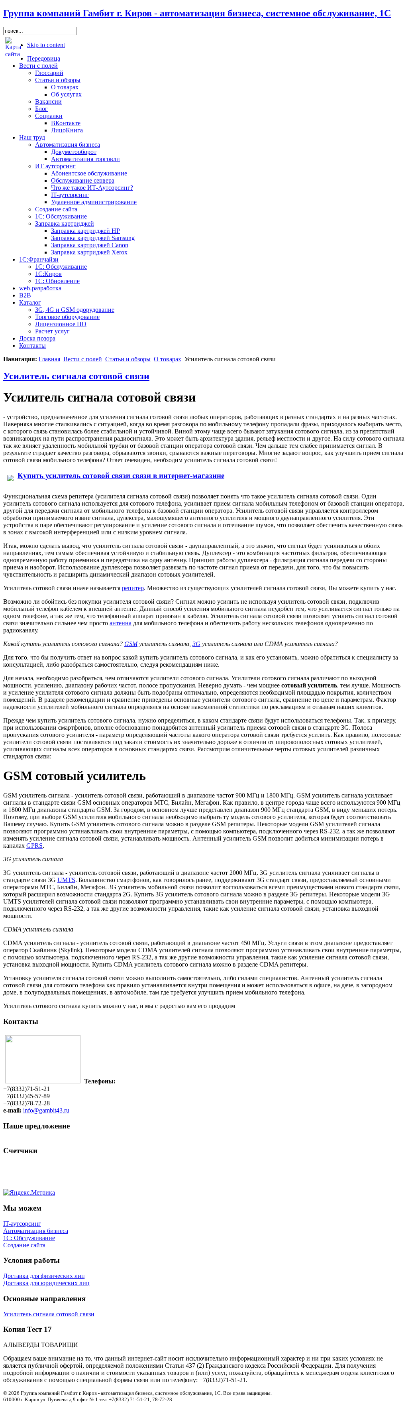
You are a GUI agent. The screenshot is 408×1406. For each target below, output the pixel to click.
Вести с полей (82, 359)
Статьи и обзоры (128, 359)
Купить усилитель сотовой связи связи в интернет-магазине (121, 475)
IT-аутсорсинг (22, 1223)
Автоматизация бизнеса (35, 1230)
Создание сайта (24, 1245)
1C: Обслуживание (29, 1238)
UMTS (66, 879)
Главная (49, 359)
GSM (130, 643)
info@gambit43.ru (46, 1110)
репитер (133, 588)
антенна (120, 623)
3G (196, 643)
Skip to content (46, 44)
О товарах (167, 359)
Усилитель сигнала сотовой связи (76, 376)
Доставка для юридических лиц (46, 1283)
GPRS (34, 845)
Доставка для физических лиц (44, 1275)
